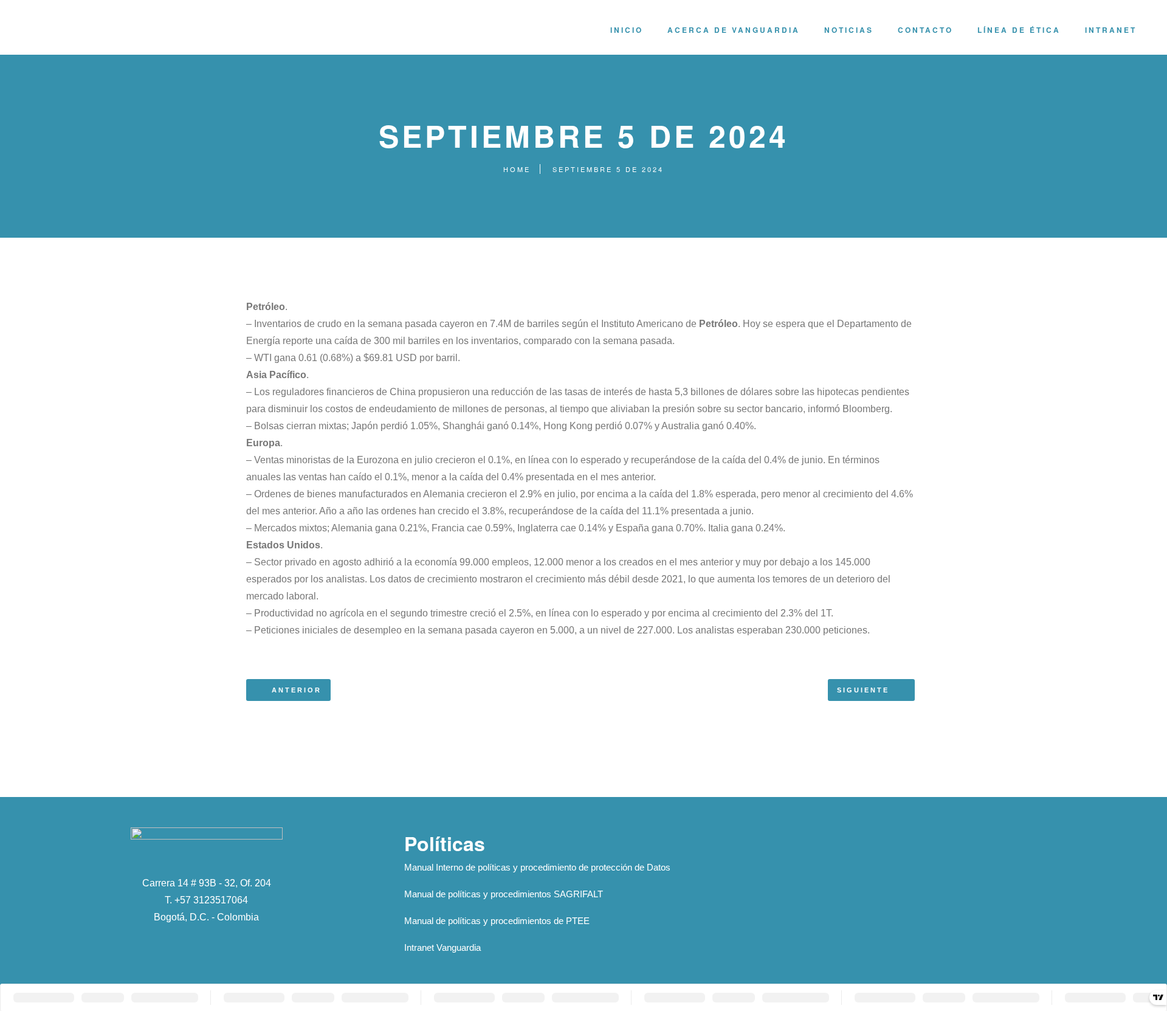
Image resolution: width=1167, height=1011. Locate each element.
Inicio (626, 29)
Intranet (1111, 29)
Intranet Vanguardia (442, 947)
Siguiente (863, 690)
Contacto (925, 29)
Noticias (848, 29)
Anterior (297, 690)
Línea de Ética (1019, 29)
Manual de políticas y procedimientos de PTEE (497, 921)
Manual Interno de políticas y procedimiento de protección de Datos (537, 867)
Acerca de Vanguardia (733, 29)
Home (517, 169)
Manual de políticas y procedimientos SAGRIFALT (503, 894)
